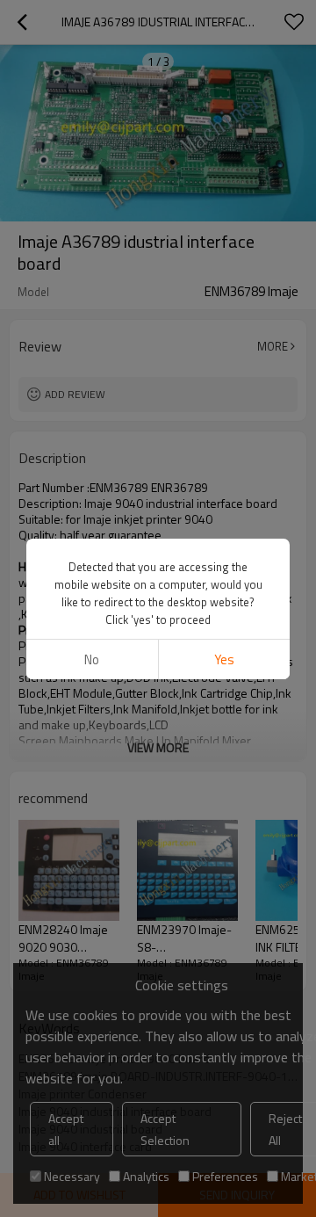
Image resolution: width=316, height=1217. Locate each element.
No (91, 659)
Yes (224, 659)
